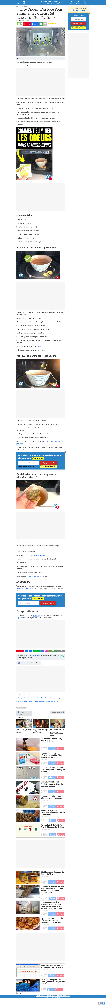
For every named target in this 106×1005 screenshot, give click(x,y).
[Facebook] (28, 651)
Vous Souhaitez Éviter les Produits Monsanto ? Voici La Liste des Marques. (52, 784)
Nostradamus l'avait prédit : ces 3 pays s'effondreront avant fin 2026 (40, 731)
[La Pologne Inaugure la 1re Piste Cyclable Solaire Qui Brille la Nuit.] (28, 985)
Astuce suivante (57, 712)
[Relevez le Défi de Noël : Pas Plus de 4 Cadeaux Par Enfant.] (28, 830)
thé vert (39, 346)
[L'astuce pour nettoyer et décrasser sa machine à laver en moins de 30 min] (28, 758)
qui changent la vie (78, 10)
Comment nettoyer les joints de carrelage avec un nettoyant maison (53, 769)
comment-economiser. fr (51, 2)
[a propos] (84, 2)
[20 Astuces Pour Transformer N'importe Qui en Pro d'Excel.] (28, 971)
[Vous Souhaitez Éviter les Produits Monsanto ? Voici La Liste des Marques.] (28, 787)
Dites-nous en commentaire (25, 588)
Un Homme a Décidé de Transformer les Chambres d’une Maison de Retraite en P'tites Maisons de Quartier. (51, 905)
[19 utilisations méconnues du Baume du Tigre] (28, 877)
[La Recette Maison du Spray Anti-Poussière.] (28, 744)
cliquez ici (19, 618)
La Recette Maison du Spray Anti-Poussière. (51, 740)
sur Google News (30, 663)
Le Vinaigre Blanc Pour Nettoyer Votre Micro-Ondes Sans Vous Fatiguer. (39, 698)
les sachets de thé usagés (36, 555)
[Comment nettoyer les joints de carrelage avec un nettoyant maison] (28, 773)
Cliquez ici (36, 615)
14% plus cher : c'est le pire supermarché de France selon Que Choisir (24, 731)
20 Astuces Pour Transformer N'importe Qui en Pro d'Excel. (52, 966)
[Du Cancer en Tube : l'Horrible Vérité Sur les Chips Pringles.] (28, 801)
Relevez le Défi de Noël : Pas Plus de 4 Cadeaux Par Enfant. (52, 826)
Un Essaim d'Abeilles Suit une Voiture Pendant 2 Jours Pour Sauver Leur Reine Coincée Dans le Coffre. (52, 889)
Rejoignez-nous (48, 463)
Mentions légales (51, 995)
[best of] (24, 2)
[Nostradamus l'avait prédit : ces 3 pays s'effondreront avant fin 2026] (41, 723)
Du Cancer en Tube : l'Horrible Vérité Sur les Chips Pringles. (52, 797)
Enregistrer (27, 24)
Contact (43, 995)
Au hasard (78, 3)
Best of (24, 3)
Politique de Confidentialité (63, 995)
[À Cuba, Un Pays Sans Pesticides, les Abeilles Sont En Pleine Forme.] (28, 816)
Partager (36, 24)
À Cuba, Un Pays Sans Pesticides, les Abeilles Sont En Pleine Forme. (53, 812)
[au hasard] (78, 2)
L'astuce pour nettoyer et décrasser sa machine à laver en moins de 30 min (52, 755)
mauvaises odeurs (21, 707)
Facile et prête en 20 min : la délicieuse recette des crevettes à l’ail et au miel (52, 920)
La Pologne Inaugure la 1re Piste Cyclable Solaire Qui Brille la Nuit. (53, 981)
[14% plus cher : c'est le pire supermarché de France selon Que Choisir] (24, 723)
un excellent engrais (33, 576)
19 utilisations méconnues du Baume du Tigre (52, 873)
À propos (84, 3)
